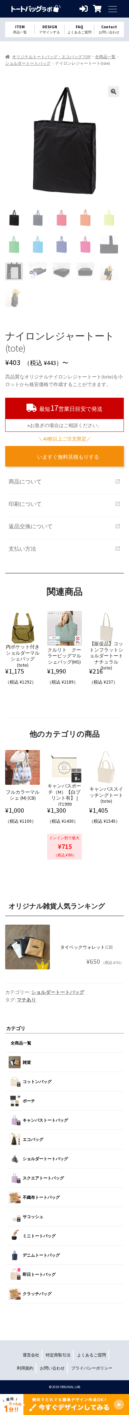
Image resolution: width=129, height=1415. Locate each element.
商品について (64, 481)
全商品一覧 (105, 56)
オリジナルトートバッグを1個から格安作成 (36, 9)
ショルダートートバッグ (28, 63)
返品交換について (64, 526)
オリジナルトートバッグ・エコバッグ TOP (51, 56)
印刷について (64, 503)
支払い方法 (64, 548)
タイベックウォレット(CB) (86, 947)
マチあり (26, 1000)
